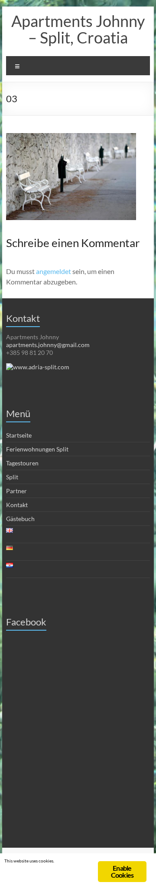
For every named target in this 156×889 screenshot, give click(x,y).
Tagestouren (22, 463)
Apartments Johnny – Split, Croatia (78, 29)
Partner (16, 491)
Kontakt (17, 504)
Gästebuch (20, 518)
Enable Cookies (122, 871)
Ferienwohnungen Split (37, 449)
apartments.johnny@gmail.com (48, 344)
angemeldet (53, 271)
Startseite (19, 435)
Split (12, 477)
